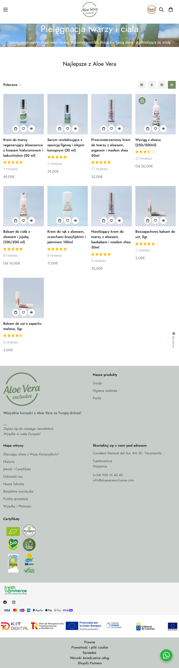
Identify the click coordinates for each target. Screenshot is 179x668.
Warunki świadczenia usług (89, 657)
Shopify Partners (90, 663)
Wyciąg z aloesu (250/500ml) (148, 142)
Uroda (97, 383)
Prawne (89, 642)
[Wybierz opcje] (147, 128)
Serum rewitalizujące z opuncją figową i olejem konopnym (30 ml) (65, 145)
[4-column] (172, 85)
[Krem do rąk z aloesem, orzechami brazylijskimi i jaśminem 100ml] (67, 206)
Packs (97, 398)
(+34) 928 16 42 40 (108, 474)
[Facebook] (5, 602)
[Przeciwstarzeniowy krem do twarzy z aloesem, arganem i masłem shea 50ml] (111, 114)
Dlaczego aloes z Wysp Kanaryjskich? (31, 454)
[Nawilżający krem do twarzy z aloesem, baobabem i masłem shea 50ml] (111, 206)
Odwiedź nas (12, 476)
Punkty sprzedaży (15, 498)
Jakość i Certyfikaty (17, 469)
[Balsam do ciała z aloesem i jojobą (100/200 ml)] (23, 206)
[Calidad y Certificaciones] (44, 550)
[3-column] (162, 85)
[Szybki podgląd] (31, 128)
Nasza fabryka (13, 483)
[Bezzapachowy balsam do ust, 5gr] (155, 206)
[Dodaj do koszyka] (15, 128)
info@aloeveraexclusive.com (113, 480)
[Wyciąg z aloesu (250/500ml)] (155, 114)
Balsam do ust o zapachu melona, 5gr (22, 326)
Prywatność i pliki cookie (89, 647)
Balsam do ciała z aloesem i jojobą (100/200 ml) (16, 237)
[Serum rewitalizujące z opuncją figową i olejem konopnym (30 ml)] (67, 114)
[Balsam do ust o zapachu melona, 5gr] (23, 298)
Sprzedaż (89, 652)
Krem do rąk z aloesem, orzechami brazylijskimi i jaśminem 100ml (66, 237)
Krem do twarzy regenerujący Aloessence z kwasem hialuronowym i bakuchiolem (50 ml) (23, 147)
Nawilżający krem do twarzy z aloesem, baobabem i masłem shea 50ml (111, 239)
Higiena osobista (105, 390)
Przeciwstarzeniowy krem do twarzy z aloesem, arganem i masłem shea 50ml (110, 147)
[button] (171, 9)
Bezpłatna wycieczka (18, 491)
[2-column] (152, 85)
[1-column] (142, 85)
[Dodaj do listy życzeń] (23, 128)
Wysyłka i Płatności (17, 506)
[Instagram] (13, 602)
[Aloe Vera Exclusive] (89, 9)
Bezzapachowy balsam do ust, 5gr (155, 234)
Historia (8, 461)
